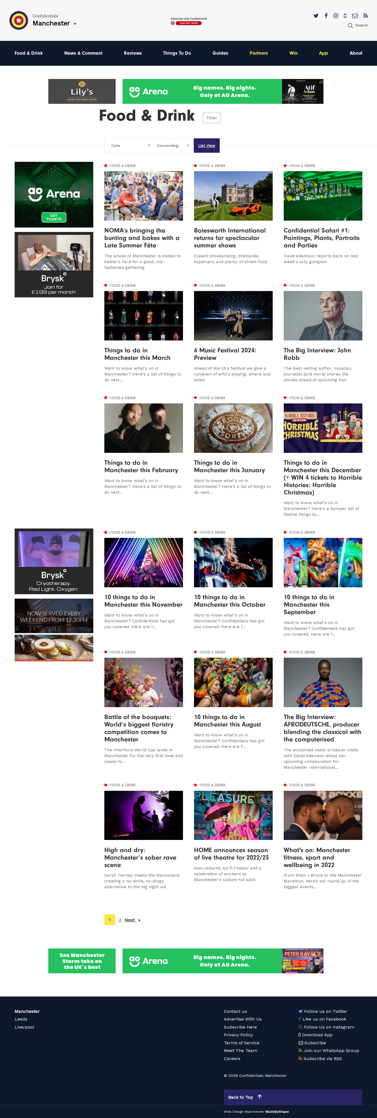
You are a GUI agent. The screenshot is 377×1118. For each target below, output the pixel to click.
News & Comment (83, 53)
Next (132, 920)
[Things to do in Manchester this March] (144, 332)
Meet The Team (240, 1050)
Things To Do (177, 53)
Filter (211, 117)
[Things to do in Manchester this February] (144, 455)
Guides (220, 53)
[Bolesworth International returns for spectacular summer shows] (233, 216)
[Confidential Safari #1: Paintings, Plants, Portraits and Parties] (323, 216)
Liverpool (24, 1027)
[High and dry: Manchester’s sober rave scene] (144, 835)
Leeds (21, 1019)
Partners (259, 53)
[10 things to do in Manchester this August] (233, 709)
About (356, 53)
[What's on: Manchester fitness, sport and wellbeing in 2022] (323, 835)
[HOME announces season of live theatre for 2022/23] (233, 835)
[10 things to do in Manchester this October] (233, 582)
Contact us (235, 1011)
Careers (232, 1058)
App (323, 53)
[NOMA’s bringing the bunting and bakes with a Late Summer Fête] (144, 216)
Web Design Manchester (244, 1112)
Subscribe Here (240, 1027)
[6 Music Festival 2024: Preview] (233, 332)
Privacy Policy (238, 1034)
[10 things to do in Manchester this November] (144, 582)
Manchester (27, 1011)
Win (294, 53)
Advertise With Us (243, 1019)
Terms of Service (241, 1042)
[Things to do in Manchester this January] (233, 455)
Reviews (133, 53)
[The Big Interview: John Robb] (323, 332)
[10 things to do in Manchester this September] (323, 582)
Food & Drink (29, 53)
